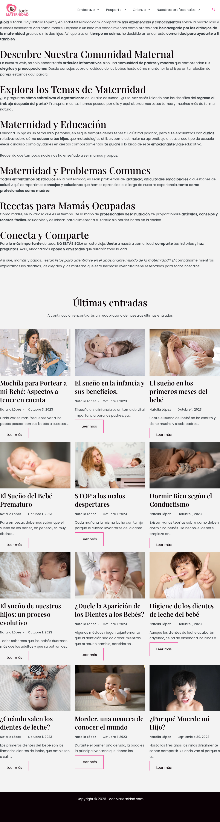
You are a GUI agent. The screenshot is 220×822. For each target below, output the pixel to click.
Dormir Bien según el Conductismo (181, 499)
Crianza (139, 9)
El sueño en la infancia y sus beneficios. (109, 387)
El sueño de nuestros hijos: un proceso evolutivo (30, 614)
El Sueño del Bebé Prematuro (26, 499)
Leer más (14, 434)
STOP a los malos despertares (100, 499)
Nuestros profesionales (176, 9)
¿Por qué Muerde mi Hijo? (179, 722)
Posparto (114, 9)
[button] (97, 9)
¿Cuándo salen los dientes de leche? (26, 722)
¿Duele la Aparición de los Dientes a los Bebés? (109, 609)
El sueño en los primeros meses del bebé (178, 391)
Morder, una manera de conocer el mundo (109, 722)
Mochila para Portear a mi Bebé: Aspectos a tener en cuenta (33, 391)
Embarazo (86, 9)
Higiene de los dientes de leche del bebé (182, 609)
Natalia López (10, 409)
